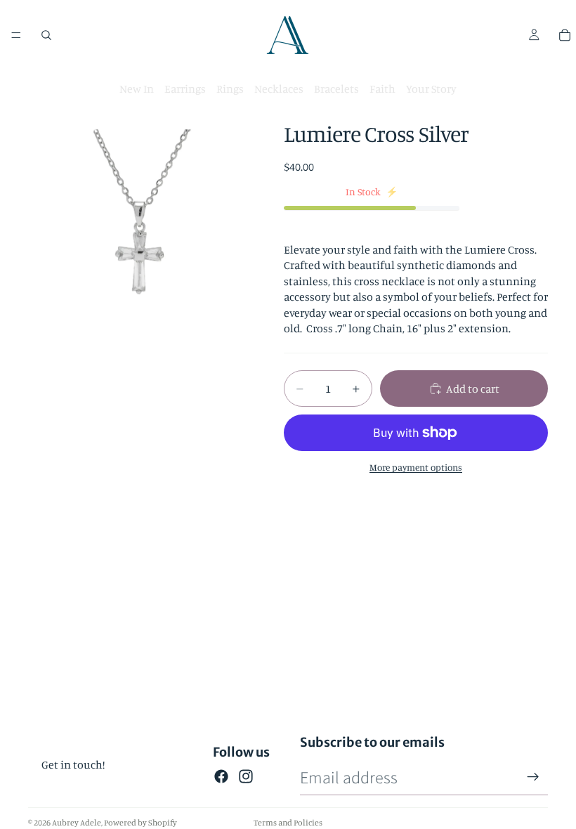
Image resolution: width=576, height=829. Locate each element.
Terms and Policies (288, 822)
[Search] (46, 35)
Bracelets (336, 88)
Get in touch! (73, 764)
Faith (382, 88)
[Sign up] (533, 777)
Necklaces (278, 88)
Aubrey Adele (76, 822)
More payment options (415, 467)
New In (136, 88)
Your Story (431, 88)
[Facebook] (221, 776)
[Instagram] (245, 776)
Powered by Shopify (140, 822)
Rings (230, 88)
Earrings (185, 88)
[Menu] (16, 35)
